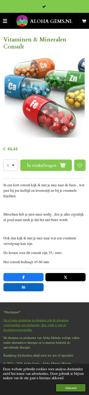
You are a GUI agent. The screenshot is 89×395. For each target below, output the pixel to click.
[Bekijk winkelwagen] (84, 21)
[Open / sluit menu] (5, 21)
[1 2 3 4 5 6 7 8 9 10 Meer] (10, 165)
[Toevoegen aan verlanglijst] (80, 165)
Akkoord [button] (70, 388)
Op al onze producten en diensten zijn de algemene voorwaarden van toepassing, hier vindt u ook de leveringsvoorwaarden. (36, 325)
